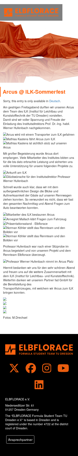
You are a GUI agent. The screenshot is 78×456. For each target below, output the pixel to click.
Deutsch (54, 101)
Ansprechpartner (20, 439)
